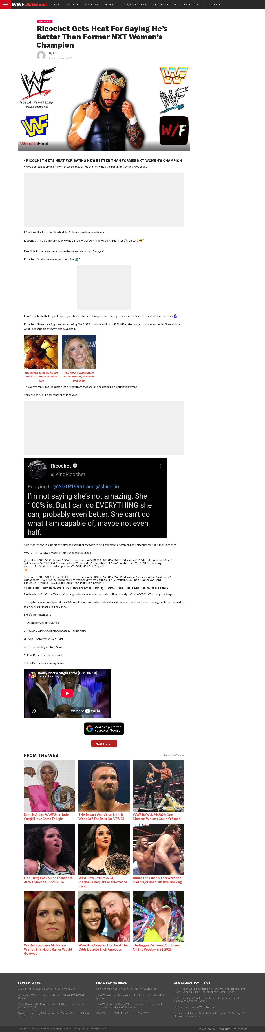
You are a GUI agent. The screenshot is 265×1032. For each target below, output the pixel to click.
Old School (160, 4)
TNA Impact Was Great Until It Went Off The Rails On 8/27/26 (101, 817)
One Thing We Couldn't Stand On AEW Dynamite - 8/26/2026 (48, 880)
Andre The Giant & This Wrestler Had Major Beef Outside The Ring (157, 880)
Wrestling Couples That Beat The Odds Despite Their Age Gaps (103, 947)
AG (54, 53)
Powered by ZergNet (174, 755)
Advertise (224, 1029)
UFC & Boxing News (134, 4)
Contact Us (240, 1029)
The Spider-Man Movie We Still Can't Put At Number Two (41, 376)
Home (57, 4)
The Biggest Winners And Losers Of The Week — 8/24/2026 (157, 947)
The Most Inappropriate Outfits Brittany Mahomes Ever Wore (79, 376)
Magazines (181, 4)
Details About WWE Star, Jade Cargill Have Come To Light (46, 817)
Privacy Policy (206, 1029)
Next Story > (104, 743)
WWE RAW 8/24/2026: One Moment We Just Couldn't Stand (157, 817)
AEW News (92, 4)
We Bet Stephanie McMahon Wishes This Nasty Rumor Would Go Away (48, 949)
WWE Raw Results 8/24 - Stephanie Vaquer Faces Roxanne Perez (102, 882)
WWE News (73, 4)
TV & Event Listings (205, 4)
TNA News (110, 4)
